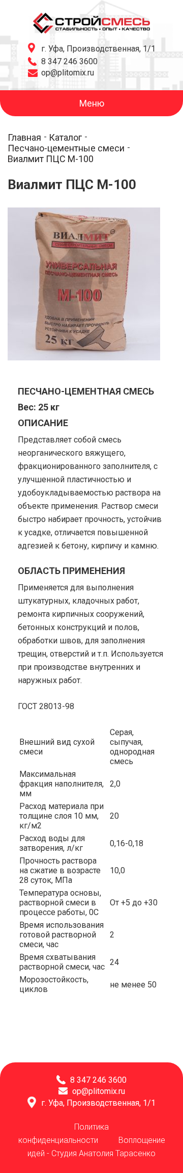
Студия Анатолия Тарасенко (103, 1153)
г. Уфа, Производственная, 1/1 (98, 49)
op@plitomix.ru (67, 72)
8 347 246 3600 (69, 61)
